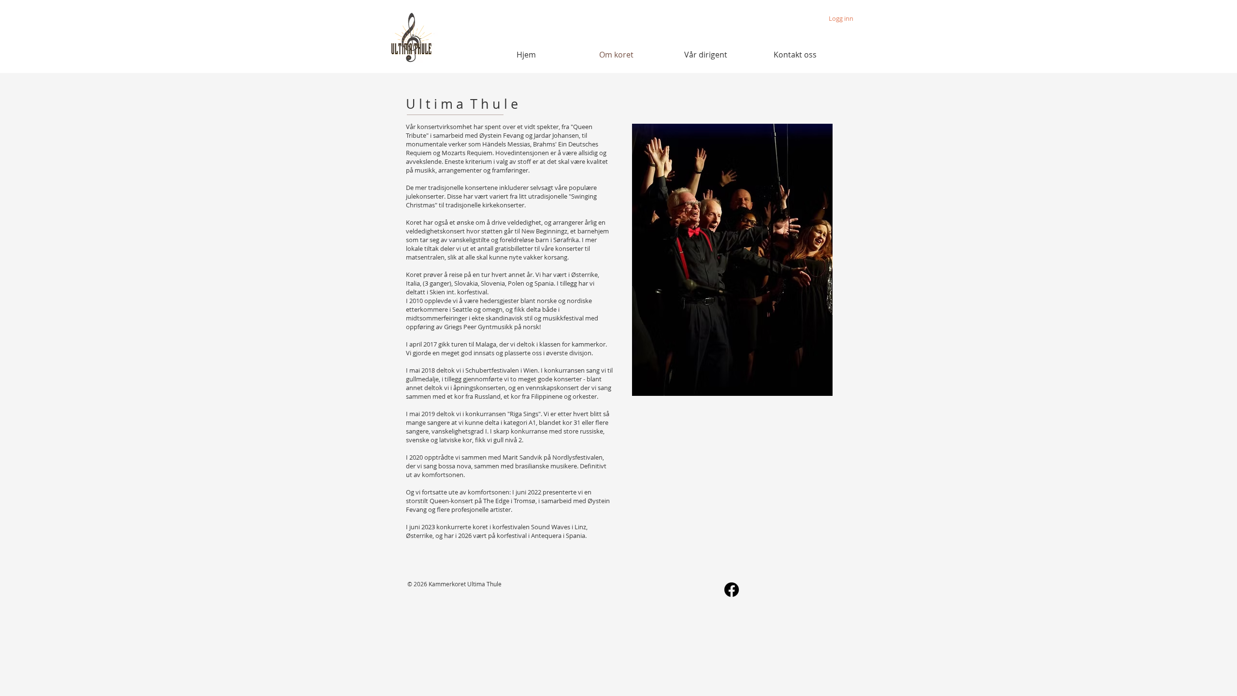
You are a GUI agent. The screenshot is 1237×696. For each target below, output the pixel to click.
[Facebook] (731, 589)
